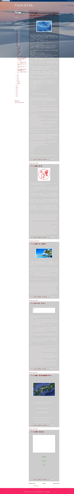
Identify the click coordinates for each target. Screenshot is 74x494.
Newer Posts (32, 483)
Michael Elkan (39, 491)
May (18, 76)
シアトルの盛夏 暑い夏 (36, 166)
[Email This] (51, 159)
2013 (17, 92)
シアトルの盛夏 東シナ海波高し (38, 244)
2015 (17, 89)
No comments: (44, 159)
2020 (17, 41)
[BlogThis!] (52, 159)
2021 (17, 40)
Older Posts (56, 483)
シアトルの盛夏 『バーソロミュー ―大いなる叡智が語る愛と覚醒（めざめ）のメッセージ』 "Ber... (22, 58)
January (18, 83)
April (18, 78)
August (18, 53)
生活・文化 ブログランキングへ (19, 14)
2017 (17, 85)
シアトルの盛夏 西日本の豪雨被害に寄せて (41, 375)
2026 (17, 31)
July (18, 55)
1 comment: (44, 368)
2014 (17, 90)
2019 (17, 43)
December (19, 46)
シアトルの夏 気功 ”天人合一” (38, 303)
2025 (17, 33)
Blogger (48, 491)
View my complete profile (19, 102)
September (19, 51)
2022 (17, 38)
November (19, 48)
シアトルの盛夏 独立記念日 (37, 432)
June (18, 75)
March (18, 80)
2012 (17, 94)
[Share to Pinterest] (55, 159)
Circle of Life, (24, 5)
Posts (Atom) (36, 485)
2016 (17, 87)
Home (44, 483)
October (18, 50)
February (18, 81)
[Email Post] (49, 159)
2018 (17, 45)
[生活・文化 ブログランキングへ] (18, 13)
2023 (17, 36)
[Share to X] (53, 159)
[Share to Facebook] (54, 159)
